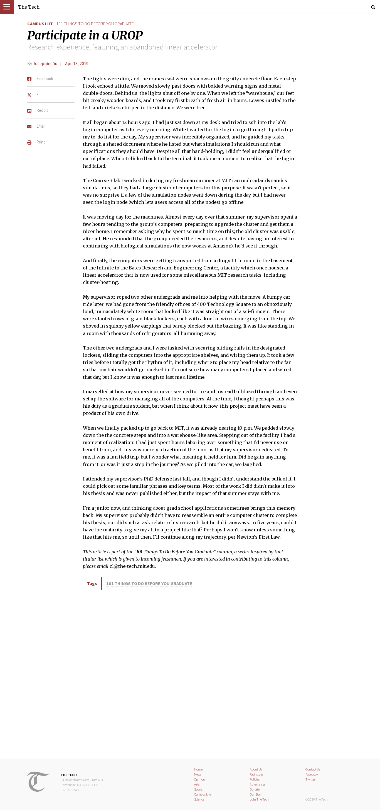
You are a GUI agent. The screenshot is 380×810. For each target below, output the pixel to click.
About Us (256, 769)
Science (199, 799)
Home (198, 769)
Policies (255, 779)
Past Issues (256, 774)
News (197, 774)
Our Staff (256, 794)
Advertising (257, 784)
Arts (196, 784)
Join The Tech (259, 799)
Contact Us (312, 769)
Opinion (199, 779)
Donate (255, 789)
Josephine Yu (45, 63)
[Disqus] (190, 673)
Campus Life (40, 23)
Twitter (310, 779)
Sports (198, 789)
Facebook (311, 774)
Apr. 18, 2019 (76, 63)
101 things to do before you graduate (95, 23)
